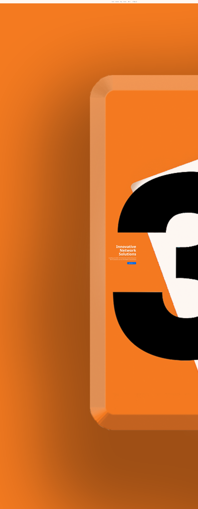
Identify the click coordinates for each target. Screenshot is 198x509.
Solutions (117, 1)
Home (113, 1)
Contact (124, 1)
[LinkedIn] (134, 1)
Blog (121, 1)
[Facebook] (133, 1)
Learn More (131, 263)
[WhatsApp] (136, 1)
